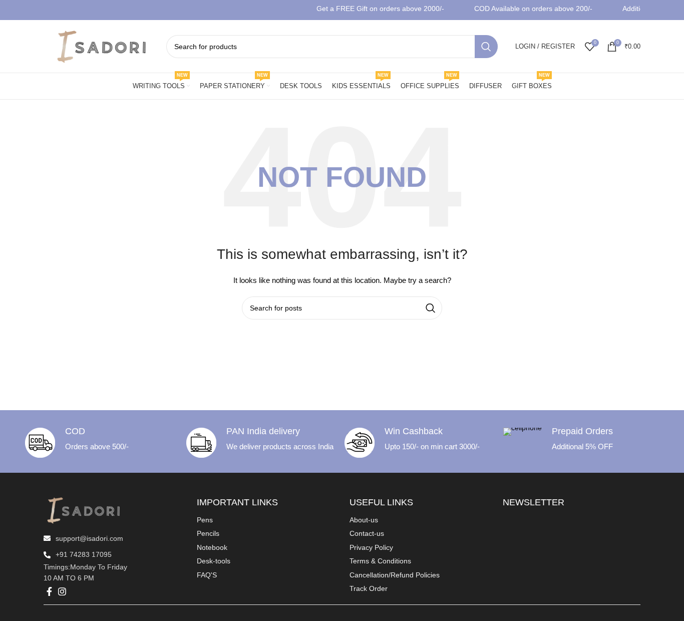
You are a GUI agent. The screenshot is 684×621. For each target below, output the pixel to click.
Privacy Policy (371, 547)
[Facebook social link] (49, 591)
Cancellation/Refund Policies (395, 575)
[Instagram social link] (62, 591)
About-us (364, 520)
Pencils (208, 533)
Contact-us (367, 533)
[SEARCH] (486, 46)
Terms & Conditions (380, 561)
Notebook (212, 547)
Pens (205, 520)
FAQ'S (207, 575)
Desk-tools (213, 561)
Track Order (369, 588)
